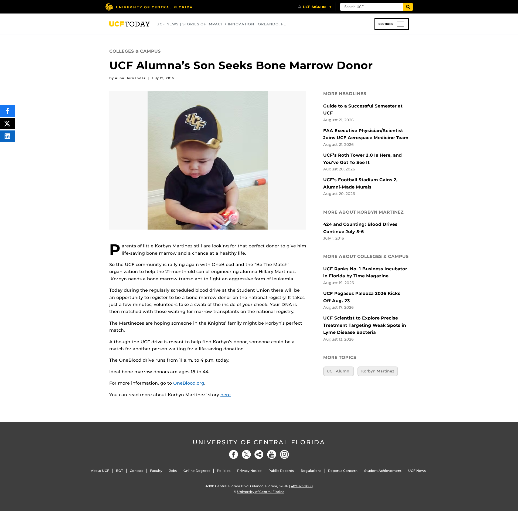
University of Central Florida (259, 442)
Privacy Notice (249, 471)
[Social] (259, 454)
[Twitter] (246, 454)
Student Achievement (382, 471)
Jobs (173, 471)
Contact (136, 471)
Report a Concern (342, 471)
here (225, 394)
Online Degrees (196, 471)
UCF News (417, 471)
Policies (223, 471)
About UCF (100, 471)
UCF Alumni (338, 371)
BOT (119, 471)
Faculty (156, 471)
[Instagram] (284, 454)
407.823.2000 (302, 486)
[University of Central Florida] (148, 6)
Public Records (281, 471)
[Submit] (408, 7)
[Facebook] (233, 454)
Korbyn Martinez (377, 371)
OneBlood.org (188, 383)
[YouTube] (271, 454)
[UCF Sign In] (315, 7)
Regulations (311, 471)
